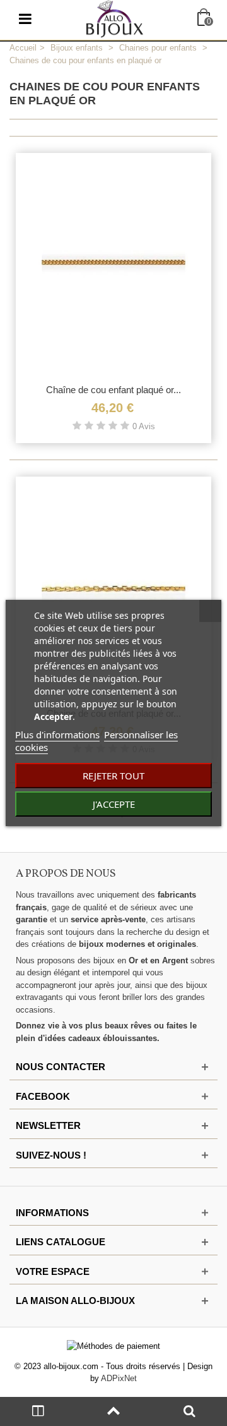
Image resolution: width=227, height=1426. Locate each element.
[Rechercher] (189, 1411)
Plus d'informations (57, 734)
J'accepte (114, 804)
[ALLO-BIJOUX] (115, 18)
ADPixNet (119, 1378)
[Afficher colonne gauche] (38, 1411)
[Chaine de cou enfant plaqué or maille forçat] (113, 588)
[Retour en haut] (113, 1411)
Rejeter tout (113, 775)
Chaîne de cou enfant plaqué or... (113, 389)
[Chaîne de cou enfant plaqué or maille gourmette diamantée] (113, 265)
